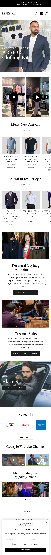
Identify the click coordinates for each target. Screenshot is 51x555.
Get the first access (16, 64)
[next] (46, 97)
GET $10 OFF (25, 550)
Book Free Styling (25, 292)
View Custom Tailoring (25, 353)
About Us (25, 511)
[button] (13, 97)
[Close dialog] (46, 522)
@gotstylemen (25, 477)
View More (25, 437)
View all (25, 130)
